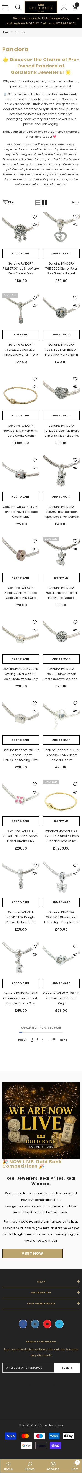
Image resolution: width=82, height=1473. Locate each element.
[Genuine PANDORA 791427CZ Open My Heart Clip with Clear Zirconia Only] (61, 392)
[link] (29, 1466)
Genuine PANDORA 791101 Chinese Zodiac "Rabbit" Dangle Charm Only (20, 998)
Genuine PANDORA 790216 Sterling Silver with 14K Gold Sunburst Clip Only (21, 674)
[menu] (5, 7)
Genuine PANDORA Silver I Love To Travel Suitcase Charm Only (20, 512)
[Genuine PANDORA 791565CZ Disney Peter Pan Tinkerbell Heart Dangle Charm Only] (61, 230)
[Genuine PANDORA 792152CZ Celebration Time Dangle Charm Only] (20, 311)
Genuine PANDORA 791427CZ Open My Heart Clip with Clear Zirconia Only (61, 431)
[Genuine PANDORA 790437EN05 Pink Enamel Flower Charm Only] (20, 798)
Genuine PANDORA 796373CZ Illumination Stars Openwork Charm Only (61, 350)
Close (78, 18)
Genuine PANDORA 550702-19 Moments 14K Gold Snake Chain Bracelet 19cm (20, 431)
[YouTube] (47, 1324)
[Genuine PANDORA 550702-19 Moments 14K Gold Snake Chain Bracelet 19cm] (20, 392)
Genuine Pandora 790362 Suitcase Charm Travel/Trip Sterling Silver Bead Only (21, 755)
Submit (67, 1368)
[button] (38, 202)
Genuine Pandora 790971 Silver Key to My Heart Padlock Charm (61, 755)
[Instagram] (35, 1324)
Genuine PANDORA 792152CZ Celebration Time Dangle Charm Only (21, 349)
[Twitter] (59, 1324)
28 (54, 1039)
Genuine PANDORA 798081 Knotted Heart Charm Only (61, 998)
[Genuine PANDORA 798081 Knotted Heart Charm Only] (61, 960)
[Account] (64, 7)
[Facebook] (23, 1324)
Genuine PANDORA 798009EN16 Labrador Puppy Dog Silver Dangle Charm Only (61, 512)
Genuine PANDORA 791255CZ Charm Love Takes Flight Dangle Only (61, 917)
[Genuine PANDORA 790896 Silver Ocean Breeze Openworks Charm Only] (61, 636)
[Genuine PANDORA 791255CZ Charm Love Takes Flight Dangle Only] (61, 879)
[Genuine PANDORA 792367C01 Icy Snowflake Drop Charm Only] (20, 230)
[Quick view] (34, 224)
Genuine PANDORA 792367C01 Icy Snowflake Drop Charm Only (21, 268)
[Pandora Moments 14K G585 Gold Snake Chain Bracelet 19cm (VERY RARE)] (61, 798)
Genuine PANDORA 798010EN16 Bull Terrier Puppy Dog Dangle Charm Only (61, 593)
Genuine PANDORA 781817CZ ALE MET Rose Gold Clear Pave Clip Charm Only (21, 593)
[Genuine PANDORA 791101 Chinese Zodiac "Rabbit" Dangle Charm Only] (20, 960)
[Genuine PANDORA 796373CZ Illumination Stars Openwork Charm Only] (61, 311)
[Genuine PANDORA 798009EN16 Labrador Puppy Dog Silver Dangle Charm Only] (61, 473)
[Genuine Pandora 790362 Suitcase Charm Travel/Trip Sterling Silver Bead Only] (20, 717)
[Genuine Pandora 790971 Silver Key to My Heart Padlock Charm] (61, 717)
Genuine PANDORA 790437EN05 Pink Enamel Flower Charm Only (20, 836)
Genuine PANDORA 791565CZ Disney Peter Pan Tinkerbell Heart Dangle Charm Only (61, 269)
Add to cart (21, 253)
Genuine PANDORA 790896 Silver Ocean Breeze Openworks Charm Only (61, 674)
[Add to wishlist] (34, 216)
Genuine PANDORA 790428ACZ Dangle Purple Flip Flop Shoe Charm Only (20, 917)
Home (5, 32)
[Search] (18, 7)
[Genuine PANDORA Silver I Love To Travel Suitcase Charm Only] (20, 473)
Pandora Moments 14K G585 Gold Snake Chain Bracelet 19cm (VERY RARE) (61, 836)
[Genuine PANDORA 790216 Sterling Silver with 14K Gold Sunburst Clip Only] (20, 636)
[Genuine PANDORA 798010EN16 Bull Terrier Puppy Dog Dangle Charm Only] (61, 555)
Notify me (21, 334)
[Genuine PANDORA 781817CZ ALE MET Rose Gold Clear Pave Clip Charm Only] (20, 555)
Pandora (20, 32)
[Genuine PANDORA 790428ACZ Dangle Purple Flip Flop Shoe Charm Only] (20, 879)
